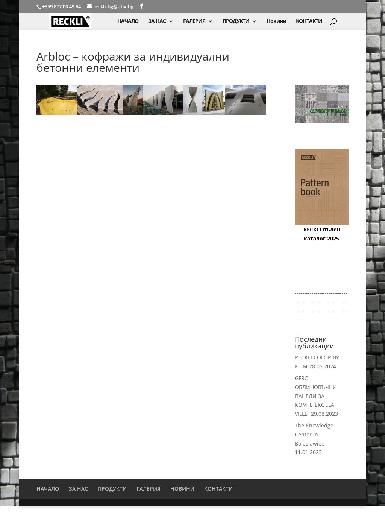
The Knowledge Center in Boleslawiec (314, 434)
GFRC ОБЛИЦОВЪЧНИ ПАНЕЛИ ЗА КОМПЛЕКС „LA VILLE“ (316, 395)
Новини (276, 21)
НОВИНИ (182, 488)
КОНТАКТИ (309, 21)
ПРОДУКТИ (236, 21)
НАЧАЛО (127, 21)
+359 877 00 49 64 (62, 6)
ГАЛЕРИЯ (194, 21)
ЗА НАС (157, 21)
